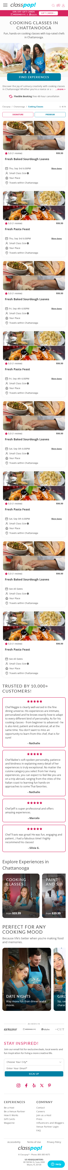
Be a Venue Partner (14, 1111)
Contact (40, 1107)
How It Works (11, 1115)
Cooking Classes (16, 881)
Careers (40, 1111)
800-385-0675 (44, 1154)
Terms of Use (34, 1142)
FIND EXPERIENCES (34, 77)
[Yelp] (34, 1085)
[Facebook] (26, 1085)
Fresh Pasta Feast (17, 229)
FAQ (38, 1130)
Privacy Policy (54, 1142)
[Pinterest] (49, 1085)
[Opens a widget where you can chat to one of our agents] (56, 1164)
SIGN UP (34, 1073)
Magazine (9, 1122)
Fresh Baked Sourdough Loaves (27, 159)
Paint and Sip (54, 881)
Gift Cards (9, 1119)
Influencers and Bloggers (50, 1122)
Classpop (6, 106)
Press (39, 1119)
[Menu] (5, 5)
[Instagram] (18, 1085)
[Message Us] (59, 5)
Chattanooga (19, 106)
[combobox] (34, 1062)
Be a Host (9, 1107)
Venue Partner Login (47, 1126)
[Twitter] (42, 1085)
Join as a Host (43, 1115)
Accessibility (13, 1142)
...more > (60, 89)
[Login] (63, 5)
